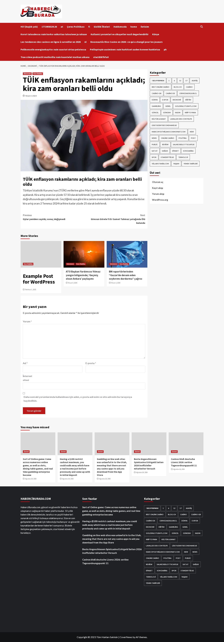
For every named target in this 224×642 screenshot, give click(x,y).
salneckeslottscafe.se (183, 144)
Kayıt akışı (157, 188)
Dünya (155, 100)
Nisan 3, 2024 (31, 96)
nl (85, 41)
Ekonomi (27, 74)
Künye (155, 34)
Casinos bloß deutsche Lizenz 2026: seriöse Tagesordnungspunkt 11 (184, 462)
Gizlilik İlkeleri (102, 26)
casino (189, 87)
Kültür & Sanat (159, 119)
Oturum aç (157, 182)
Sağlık (165, 151)
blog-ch (178, 87)
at (62, 26)
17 (186, 81)
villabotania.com (160, 164)
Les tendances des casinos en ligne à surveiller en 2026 (51, 41)
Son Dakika (37, 74)
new (192, 132)
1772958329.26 (49, 26)
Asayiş (194, 81)
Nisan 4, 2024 (72, 283)
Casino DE (170, 93)
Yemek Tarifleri (190, 164)
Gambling (156, 106)
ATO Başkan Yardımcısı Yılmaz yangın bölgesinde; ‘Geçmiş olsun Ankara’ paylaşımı (83, 275)
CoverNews (126, 637)
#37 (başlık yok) (29, 26)
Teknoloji (183, 157)
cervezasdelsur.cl (188, 93)
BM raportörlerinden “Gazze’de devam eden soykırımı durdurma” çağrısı (125, 275)
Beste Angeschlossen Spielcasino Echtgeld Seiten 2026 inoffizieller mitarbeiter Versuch (112, 551)
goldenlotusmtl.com (185, 106)
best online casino (160, 87)
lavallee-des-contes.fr (181, 119)
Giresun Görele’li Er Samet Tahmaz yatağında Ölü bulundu (118, 219)
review (165, 144)
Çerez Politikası (75, 26)
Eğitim (188, 100)
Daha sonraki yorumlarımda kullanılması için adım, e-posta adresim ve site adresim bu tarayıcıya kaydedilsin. (78, 398)
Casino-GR (156, 93)
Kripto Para (190, 112)
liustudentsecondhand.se (164, 125)
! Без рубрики (158, 81)
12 (180, 81)
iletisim (145, 26)
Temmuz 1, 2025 (30, 289)
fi (89, 26)
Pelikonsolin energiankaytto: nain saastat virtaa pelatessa (53, 49)
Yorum (27, 321)
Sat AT (155, 151)
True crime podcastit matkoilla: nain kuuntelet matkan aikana (55, 57)
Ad (25, 363)
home (133, 26)
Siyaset (175, 151)
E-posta (90, 363)
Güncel (155, 112)
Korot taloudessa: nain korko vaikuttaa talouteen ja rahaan (54, 34)
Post (193, 138)
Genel (168, 106)
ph (165, 49)
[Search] (201, 26)
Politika (183, 138)
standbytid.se (167, 157)
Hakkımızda (120, 26)
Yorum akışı (158, 193)
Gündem (70, 264)
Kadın (177, 112)
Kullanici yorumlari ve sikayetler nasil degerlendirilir (119, 34)
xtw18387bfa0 (100, 57)
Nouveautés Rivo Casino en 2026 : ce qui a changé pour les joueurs (126, 41)
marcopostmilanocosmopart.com (168, 132)
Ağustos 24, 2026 (30, 479)
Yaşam (176, 164)
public (155, 144)
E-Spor (165, 100)
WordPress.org (160, 199)
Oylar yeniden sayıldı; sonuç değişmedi (44, 217)
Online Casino (167, 138)
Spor (154, 157)
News (154, 138)
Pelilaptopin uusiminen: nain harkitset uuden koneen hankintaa (125, 49)
